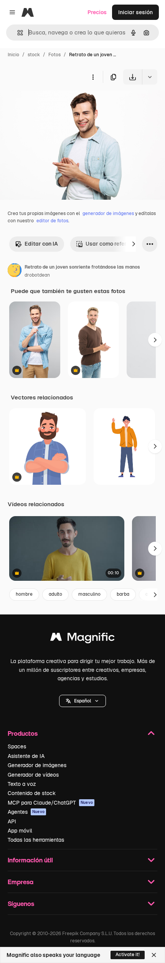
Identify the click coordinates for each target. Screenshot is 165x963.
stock (34, 55)
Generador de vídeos (33, 774)
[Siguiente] (133, 244)
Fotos (54, 55)
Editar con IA (41, 243)
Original (49, 102)
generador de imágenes (108, 213)
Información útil (30, 860)
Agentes (26, 811)
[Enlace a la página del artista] (14, 271)
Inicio (13, 55)
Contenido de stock (32, 793)
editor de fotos (52, 221)
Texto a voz (22, 784)
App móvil (20, 830)
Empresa (20, 882)
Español (82, 701)
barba (123, 594)
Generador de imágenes (37, 765)
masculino (89, 594)
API (12, 821)
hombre (24, 594)
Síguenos (21, 903)
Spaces (17, 746)
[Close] (153, 955)
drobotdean (37, 275)
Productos (23, 733)
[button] (82, 701)
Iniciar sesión (135, 12)
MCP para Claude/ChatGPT (50, 802)
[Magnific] (82, 639)
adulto (55, 594)
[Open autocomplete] (17, 33)
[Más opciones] (93, 77)
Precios (97, 12)
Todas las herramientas (36, 839)
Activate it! (128, 955)
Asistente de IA (26, 756)
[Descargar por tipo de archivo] (149, 77)
